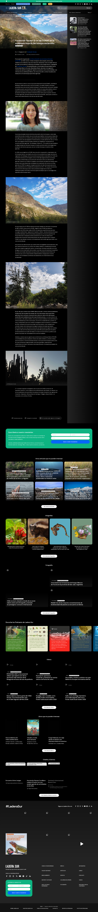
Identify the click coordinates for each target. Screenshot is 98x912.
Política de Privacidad (82, 908)
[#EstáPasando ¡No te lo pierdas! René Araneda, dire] (38, 844)
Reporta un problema (67, 908)
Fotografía (63, 884)
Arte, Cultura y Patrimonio (75, 12)
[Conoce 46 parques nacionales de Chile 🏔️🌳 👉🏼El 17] (60, 844)
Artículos (63, 870)
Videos (80, 880)
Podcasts (81, 875)
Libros (80, 870)
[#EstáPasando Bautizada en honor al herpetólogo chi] (16, 844)
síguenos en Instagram (51, 418)
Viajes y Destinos (28, 12)
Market (44, 4)
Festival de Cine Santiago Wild (23, 4)
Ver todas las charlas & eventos (49, 795)
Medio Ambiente (42, 12)
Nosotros (8, 4)
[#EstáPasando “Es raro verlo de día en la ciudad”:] (81, 844)
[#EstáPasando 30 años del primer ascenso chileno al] (81, 822)
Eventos (62, 875)
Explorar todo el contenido (83, 885)
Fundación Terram (21, 66)
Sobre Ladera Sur (14, 908)
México (50, 4)
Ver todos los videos (49, 707)
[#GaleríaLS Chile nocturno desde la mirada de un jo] (60, 822)
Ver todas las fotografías (49, 613)
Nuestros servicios (28, 908)
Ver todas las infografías (49, 556)
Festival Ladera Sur (36, 4)
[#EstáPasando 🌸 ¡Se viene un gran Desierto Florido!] (38, 822)
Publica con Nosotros (42, 908)
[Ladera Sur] (18, 8)
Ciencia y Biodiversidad (12, 12)
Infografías (82, 866)
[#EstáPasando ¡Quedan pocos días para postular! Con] (16, 822)
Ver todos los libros (49, 750)
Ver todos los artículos (49, 506)
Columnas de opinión (65, 880)
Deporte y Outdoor (58, 12)
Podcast (13, 4)
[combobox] (74, 8)
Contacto (55, 908)
